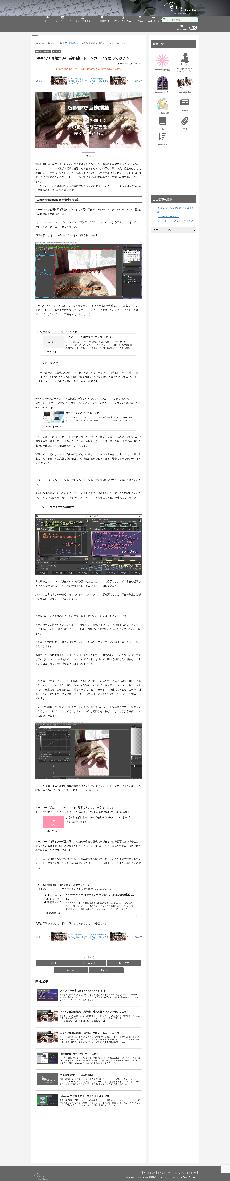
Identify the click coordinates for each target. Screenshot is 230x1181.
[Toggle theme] (193, 28)
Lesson (57, 51)
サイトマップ (149, 1172)
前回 (37, 164)
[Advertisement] (88, 1135)
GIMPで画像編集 (44, 51)
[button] (164, 19)
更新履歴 (161, 1172)
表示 (91, 155)
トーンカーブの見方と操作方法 (175, 220)
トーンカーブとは (168, 216)
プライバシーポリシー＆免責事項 (182, 1172)
